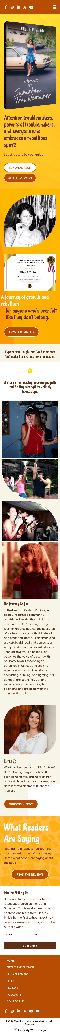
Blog (10, 981)
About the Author (20, 967)
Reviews (12, 988)
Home (10, 960)
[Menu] (55, 7)
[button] (5, 7)
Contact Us (15, 1001)
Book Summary (17, 974)
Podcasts (14, 994)
